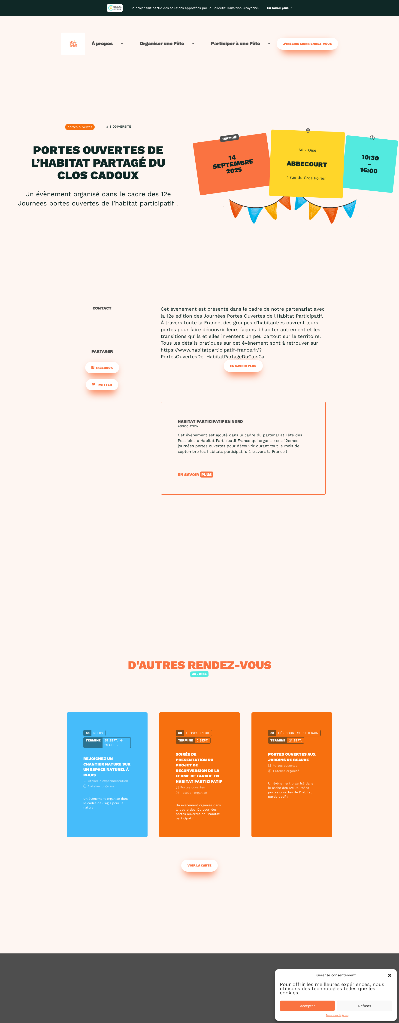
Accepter (307, 1006)
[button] (389, 975)
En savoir (195, 474)
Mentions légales (337, 1015)
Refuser (364, 1006)
